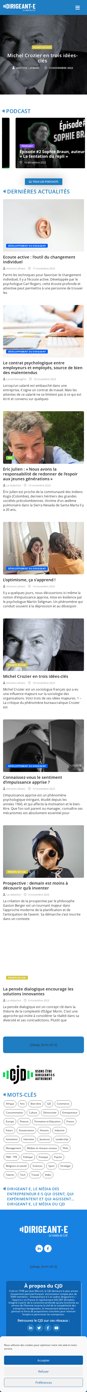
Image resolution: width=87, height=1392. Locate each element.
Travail (35, 1174)
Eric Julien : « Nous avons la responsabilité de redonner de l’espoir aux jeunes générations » (40, 474)
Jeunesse (45, 1139)
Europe (10, 1121)
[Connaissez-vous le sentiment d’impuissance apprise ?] (43, 745)
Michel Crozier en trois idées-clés (35, 676)
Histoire (44, 1130)
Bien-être (36, 1103)
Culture (33, 1112)
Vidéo (48, 1174)
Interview (28, 1139)
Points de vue (17, 665)
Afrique (10, 1103)
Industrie (60, 1130)
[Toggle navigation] (77, 7)
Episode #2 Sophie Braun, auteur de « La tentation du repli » (41, 154)
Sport (51, 1166)
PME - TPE (11, 1157)
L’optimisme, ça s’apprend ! (29, 579)
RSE (42, 47)
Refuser (43, 1371)
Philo (65, 1148)
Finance (24, 1121)
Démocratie (49, 1112)
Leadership (62, 1139)
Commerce (63, 1103)
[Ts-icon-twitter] (39, 1328)
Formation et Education (47, 1121)
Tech (22, 1174)
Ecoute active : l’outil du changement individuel (39, 259)
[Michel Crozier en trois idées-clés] (43, 644)
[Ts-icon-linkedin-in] (39, 1248)
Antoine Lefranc (15, 268)
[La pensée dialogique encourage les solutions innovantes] (43, 957)
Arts (22, 1103)
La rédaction (27, 73)
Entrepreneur (69, 1112)
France (70, 1121)
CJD (49, 1103)
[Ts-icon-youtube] (56, 1328)
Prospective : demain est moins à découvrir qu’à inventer (35, 885)
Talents (10, 1174)
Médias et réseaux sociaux (42, 1148)
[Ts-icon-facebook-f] (48, 1248)
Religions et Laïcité (16, 1166)
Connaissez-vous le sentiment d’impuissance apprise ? (32, 780)
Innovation (12, 1139)
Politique (28, 1157)
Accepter (43, 1360)
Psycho (58, 1157)
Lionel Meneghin (16, 379)
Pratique (43, 1157)
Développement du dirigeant (27, 245)
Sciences (37, 1166)
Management (13, 1148)
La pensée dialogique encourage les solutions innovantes (38, 991)
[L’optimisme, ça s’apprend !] (43, 548)
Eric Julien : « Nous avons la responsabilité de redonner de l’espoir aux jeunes (42, 60)
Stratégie (65, 1166)
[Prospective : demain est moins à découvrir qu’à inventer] (43, 851)
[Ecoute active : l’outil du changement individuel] (43, 225)
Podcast (13, 145)
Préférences (43, 1382)
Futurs (9, 1130)
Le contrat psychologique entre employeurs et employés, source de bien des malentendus (43, 367)
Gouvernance (26, 1130)
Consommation (14, 1112)
